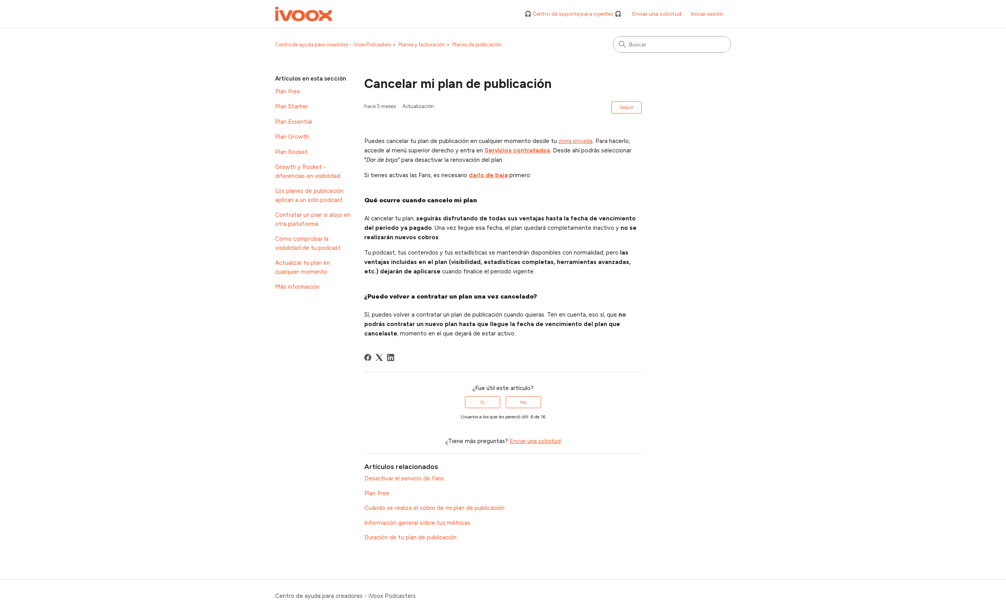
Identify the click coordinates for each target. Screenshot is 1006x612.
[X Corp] (379, 357)
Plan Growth (292, 136)
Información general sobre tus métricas (417, 522)
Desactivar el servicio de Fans (404, 478)
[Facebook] (367, 357)
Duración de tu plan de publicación (410, 537)
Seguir (626, 107)
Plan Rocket (291, 152)
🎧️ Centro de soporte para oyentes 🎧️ (573, 14)
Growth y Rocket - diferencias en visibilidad (307, 171)
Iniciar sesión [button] (707, 14)
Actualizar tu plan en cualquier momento (302, 267)
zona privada (575, 141)
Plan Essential (293, 121)
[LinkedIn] (390, 357)
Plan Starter (291, 106)
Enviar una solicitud (656, 14)
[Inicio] (303, 14)
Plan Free (287, 91)
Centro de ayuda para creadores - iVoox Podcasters (333, 45)
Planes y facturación (421, 45)
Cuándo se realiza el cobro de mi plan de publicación (434, 507)
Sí (482, 402)
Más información (297, 286)
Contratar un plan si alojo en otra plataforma (313, 219)
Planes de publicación (477, 45)
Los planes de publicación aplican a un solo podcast (309, 195)
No (523, 402)
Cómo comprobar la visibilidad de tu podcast (308, 243)
